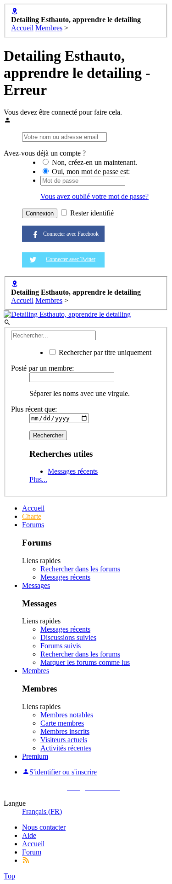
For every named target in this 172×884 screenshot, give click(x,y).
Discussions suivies (68, 637)
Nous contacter (44, 827)
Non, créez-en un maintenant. (93, 162)
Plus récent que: (34, 409)
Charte (31, 516)
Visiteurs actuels (63, 740)
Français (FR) (42, 811)
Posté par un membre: (42, 368)
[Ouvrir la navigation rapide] (14, 11)
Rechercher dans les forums (80, 569)
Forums (33, 525)
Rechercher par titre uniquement (104, 352)
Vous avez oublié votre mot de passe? (94, 196)
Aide (29, 835)
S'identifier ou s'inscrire (63, 772)
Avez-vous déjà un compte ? (45, 153)
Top (9, 876)
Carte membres (62, 723)
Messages (36, 585)
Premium (35, 756)
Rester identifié (91, 213)
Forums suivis (60, 646)
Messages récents (73, 471)
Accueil (33, 508)
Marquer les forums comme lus (85, 662)
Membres (35, 671)
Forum (31, 852)
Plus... (38, 479)
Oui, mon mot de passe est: (90, 171)
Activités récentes (65, 748)
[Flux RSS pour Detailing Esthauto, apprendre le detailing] (25, 860)
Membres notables (66, 715)
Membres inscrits (64, 731)
